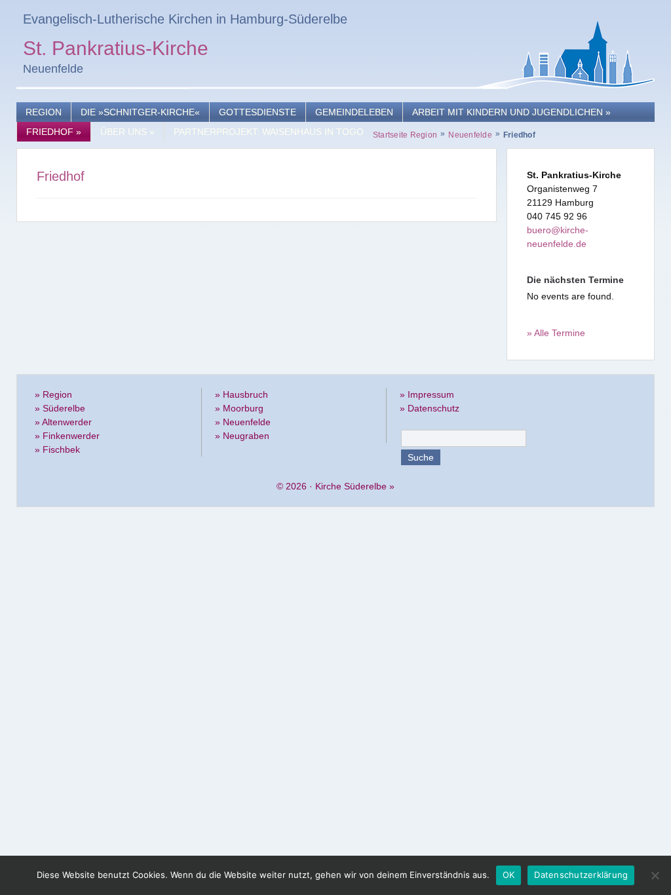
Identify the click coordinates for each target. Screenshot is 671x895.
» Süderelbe (60, 408)
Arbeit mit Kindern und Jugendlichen (511, 112)
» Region (53, 394)
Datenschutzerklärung (581, 874)
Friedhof (53, 131)
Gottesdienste (257, 112)
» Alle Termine (556, 333)
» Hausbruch (241, 394)
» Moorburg (239, 408)
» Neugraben (242, 435)
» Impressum (427, 394)
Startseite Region (405, 135)
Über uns (127, 131)
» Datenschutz (429, 408)
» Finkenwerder (67, 435)
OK (509, 874)
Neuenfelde (469, 135)
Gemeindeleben (354, 112)
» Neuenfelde (243, 422)
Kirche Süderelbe (351, 486)
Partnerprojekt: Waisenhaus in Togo (269, 131)
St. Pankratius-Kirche (115, 50)
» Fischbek (57, 449)
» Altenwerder (63, 422)
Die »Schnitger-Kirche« (140, 112)
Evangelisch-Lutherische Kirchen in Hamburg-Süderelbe (185, 19)
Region (44, 112)
